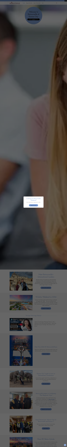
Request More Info (33, 205)
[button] (65, 445)
